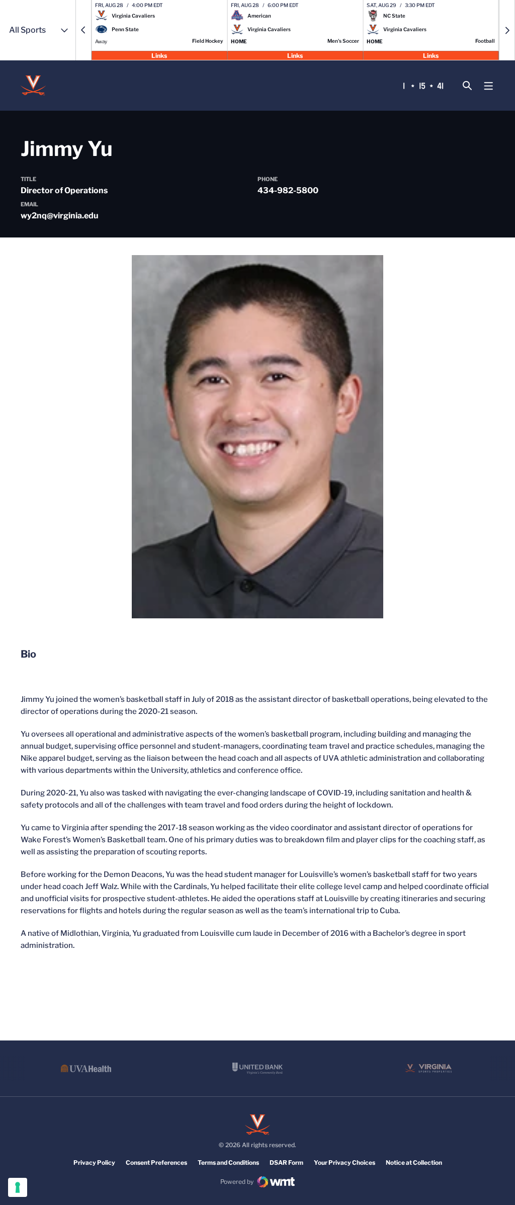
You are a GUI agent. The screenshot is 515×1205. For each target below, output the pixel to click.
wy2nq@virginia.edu (59, 215)
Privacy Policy (94, 1162)
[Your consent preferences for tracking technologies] (17, 1187)
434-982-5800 (288, 190)
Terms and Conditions (228, 1162)
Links (159, 55)
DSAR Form (286, 1162)
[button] (83, 30)
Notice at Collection (414, 1162)
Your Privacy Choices (344, 1162)
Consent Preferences (156, 1162)
